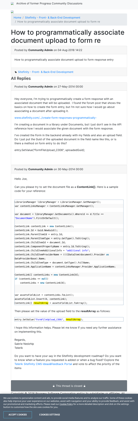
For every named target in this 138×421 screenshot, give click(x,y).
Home (17, 17)
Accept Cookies (18, 414)
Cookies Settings (49, 414)
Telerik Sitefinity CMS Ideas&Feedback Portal (43, 364)
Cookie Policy (66, 404)
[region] (69, 407)
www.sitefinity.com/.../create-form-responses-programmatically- (55, 117)
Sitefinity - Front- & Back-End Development (52, 17)
